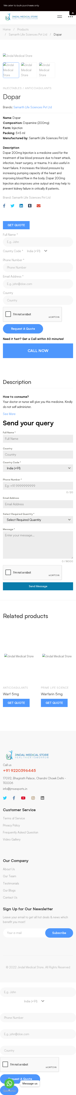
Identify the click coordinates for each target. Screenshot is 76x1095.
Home (7, 29)
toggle (72, 13)
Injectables (12, 88)
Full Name (10, 235)
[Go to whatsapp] (9, 1083)
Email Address (13, 276)
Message (9, 529)
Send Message (38, 586)
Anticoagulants (38, 88)
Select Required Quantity (18, 514)
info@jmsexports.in (15, 789)
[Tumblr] (30, 206)
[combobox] (35, 251)
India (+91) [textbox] (33, 251)
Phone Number (13, 260)
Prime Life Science (55, 687)
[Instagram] (33, 798)
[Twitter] (12, 206)
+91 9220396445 (19, 770)
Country (8, 293)
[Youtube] (23, 798)
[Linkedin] (21, 206)
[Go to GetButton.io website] (9, 1091)
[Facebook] (4, 206)
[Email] (38, 206)
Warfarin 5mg (52, 694)
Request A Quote (23, 329)
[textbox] (34, 520)
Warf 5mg (11, 694)
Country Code (13, 251)
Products (23, 29)
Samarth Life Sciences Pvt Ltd (28, 34)
